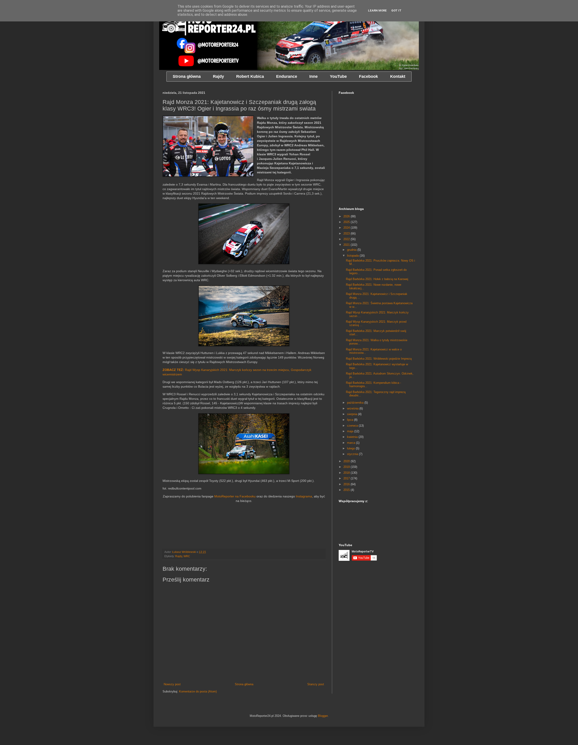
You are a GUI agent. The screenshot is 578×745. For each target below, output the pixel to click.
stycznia (353, 454)
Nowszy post (172, 684)
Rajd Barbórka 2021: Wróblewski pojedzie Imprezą (379, 358)
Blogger (323, 715)
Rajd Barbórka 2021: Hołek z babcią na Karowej (377, 279)
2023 (347, 233)
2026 (347, 216)
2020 (347, 461)
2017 (347, 478)
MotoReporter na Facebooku (235, 496)
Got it (396, 10)
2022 (347, 239)
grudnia (352, 249)
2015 (347, 490)
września (353, 408)
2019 (347, 467)
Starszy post (315, 684)
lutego (351, 448)
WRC (187, 556)
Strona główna (244, 684)
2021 (347, 244)
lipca (350, 419)
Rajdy (178, 556)
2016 (347, 484)
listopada (353, 255)
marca (351, 442)
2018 (347, 472)
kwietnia (353, 437)
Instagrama (304, 496)
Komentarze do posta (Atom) (198, 691)
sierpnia (352, 414)
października (355, 402)
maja (350, 431)
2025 (347, 222)
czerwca (353, 425)
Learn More (377, 10)
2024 (347, 227)
